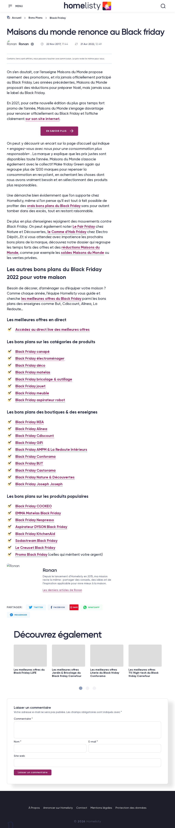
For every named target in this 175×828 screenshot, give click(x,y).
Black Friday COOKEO (33, 506)
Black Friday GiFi (29, 442)
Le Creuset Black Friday (35, 547)
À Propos (34, 807)
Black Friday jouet (30, 386)
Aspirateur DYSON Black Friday (41, 527)
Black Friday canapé (32, 351)
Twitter (38, 607)
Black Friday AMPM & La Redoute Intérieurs (51, 449)
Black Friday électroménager (39, 358)
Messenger (20, 615)
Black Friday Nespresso (34, 520)
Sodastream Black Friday (36, 540)
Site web (19, 755)
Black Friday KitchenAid (35, 534)
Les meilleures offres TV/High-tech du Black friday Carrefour (143, 673)
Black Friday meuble (32, 393)
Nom (17, 741)
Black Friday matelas (32, 372)
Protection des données (131, 807)
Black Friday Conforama (35, 456)
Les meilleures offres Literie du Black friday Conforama (104, 673)
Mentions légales (101, 807)
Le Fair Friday (84, 226)
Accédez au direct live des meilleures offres (52, 329)
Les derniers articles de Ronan (62, 590)
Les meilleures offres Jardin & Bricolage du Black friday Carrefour (66, 673)
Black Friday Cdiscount (34, 435)
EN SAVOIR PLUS (56, 131)
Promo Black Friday (31, 554)
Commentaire (23, 718)
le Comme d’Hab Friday (67, 232)
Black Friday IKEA (29, 422)
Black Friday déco (30, 365)
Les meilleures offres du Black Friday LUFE (29, 671)
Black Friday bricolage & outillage (43, 379)
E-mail (93, 741)
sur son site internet (42, 119)
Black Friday (58, 17)
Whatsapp (93, 607)
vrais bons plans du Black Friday (53, 206)
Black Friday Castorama (35, 470)
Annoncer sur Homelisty (58, 807)
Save (75, 607)
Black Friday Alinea (31, 429)
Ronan (24, 44)
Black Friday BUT (29, 463)
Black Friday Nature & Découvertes (45, 477)
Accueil (16, 17)
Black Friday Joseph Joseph (39, 484)
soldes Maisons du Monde (82, 252)
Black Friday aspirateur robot (40, 400)
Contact (81, 807)
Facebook (59, 607)
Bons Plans (36, 17)
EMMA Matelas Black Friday (38, 513)
